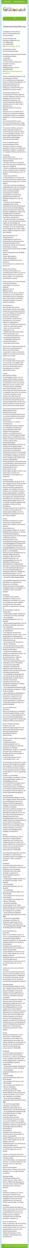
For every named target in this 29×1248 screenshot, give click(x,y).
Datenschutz (25, 1245)
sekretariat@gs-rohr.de (20, 1)
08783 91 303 (7, 1)
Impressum (20, 1245)
